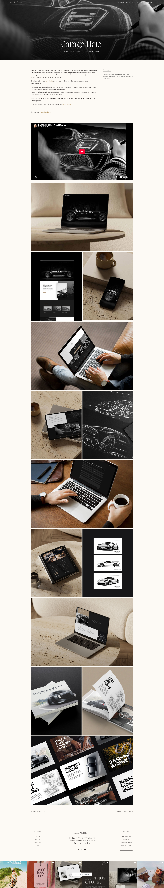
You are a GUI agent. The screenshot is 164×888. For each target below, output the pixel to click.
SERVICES (126, 831)
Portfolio (140, 2)
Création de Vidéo (126, 842)
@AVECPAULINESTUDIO (82, 874)
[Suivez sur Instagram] (81, 849)
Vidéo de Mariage (126, 845)
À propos (121, 2)
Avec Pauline (16, 2)
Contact (149, 2)
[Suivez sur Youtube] (85, 849)
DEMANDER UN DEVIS (124, 811)
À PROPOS (37, 831)
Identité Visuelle (126, 836)
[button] (13, 874)
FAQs (37, 845)
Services (129, 2)
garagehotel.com (45, 112)
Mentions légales (126, 850)
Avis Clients (37, 842)
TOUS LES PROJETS (39, 811)
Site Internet (126, 839)
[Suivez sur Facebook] (78, 849)
